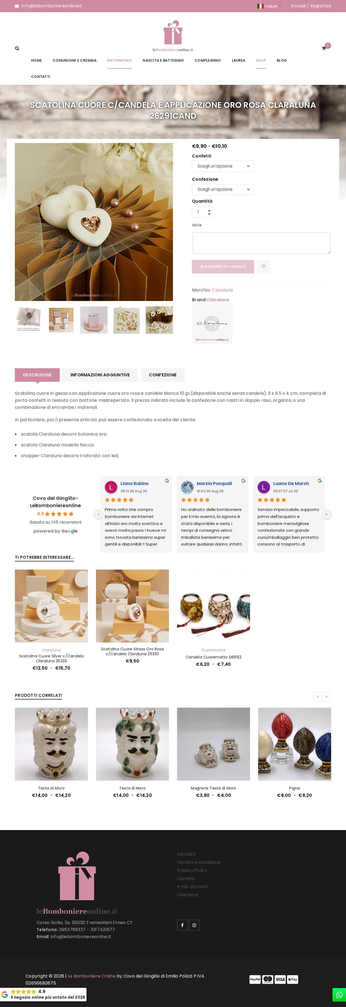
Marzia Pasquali (214, 483)
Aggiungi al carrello (225, 266)
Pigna (294, 788)
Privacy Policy (192, 870)
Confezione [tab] (163, 375)
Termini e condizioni (198, 862)
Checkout (187, 895)
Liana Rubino (135, 483)
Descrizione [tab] (37, 375)
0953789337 (72, 929)
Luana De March (291, 483)
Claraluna (222, 290)
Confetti (201, 156)
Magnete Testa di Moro (213, 788)
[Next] (326, 514)
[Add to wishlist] (263, 266)
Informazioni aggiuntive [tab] (100, 375)
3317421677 (103, 929)
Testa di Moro (51, 788)
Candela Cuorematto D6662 (213, 657)
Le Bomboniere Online (92, 976)
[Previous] (98, 514)
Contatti (186, 854)
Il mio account (192, 887)
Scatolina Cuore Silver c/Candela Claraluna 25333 (51, 658)
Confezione (205, 179)
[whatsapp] (339, 995)
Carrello (186, 878)
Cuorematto (213, 650)
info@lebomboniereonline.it (52, 6)
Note (197, 225)
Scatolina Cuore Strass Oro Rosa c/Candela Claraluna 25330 (132, 651)
